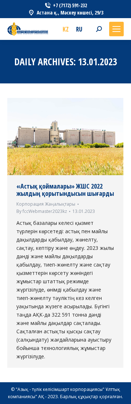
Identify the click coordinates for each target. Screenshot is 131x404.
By (41, 211)
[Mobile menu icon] (116, 29)
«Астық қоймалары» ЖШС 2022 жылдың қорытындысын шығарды (65, 190)
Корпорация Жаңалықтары (45, 204)
